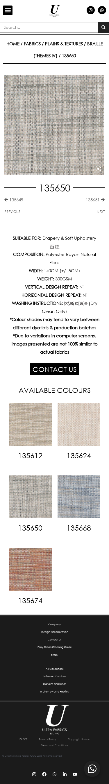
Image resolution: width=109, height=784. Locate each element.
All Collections (55, 669)
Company (54, 624)
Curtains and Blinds (54, 684)
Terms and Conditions (54, 745)
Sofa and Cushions (54, 676)
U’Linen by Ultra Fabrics (54, 691)
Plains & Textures (64, 43)
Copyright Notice (79, 739)
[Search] (103, 27)
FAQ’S (23, 739)
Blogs (54, 654)
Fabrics (32, 43)
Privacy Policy (47, 739)
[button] (7, 10)
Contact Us (55, 639)
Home (12, 43)
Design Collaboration (54, 632)
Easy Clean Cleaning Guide (54, 647)
